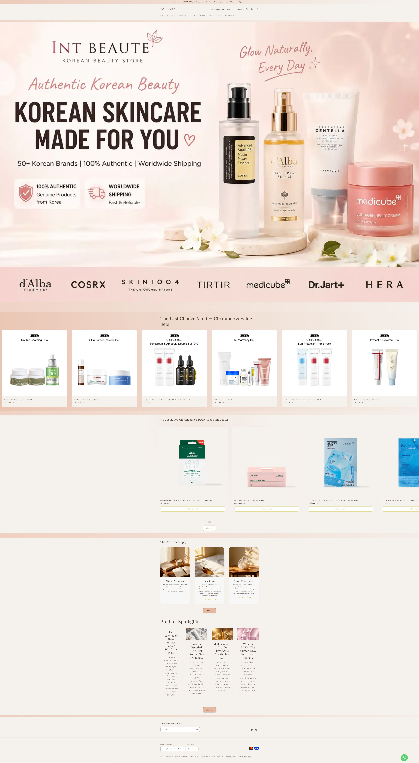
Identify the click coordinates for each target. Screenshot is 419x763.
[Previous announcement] (161, 2)
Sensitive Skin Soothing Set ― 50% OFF (18, 400)
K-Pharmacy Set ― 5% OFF (223, 400)
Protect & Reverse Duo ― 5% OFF (366, 400)
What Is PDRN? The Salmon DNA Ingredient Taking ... (248, 650)
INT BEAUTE (170, 756)
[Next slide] (214, 304)
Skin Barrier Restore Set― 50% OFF (86, 400)
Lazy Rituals (208, 599)
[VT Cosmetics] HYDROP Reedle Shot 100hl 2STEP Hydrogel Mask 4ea (333, 500)
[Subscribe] (197, 729)
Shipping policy (230, 756)
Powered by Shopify (180, 756)
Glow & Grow (242, 597)
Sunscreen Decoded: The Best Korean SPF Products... (196, 650)
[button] (165, 15)
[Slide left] (204, 522)
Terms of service (217, 756)
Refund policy (194, 756)
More (209, 611)
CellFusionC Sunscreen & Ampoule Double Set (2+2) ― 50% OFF (167, 400)
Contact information (244, 756)
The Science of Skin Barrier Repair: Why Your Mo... (171, 642)
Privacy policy (205, 756)
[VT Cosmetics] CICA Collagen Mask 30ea (249, 500)
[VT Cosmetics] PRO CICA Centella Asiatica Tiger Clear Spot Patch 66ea (186, 500)
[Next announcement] (257, 2)
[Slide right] (214, 522)
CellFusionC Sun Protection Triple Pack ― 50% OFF (302, 400)
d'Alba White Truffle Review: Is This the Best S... (222, 650)
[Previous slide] (204, 304)
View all (209, 528)
